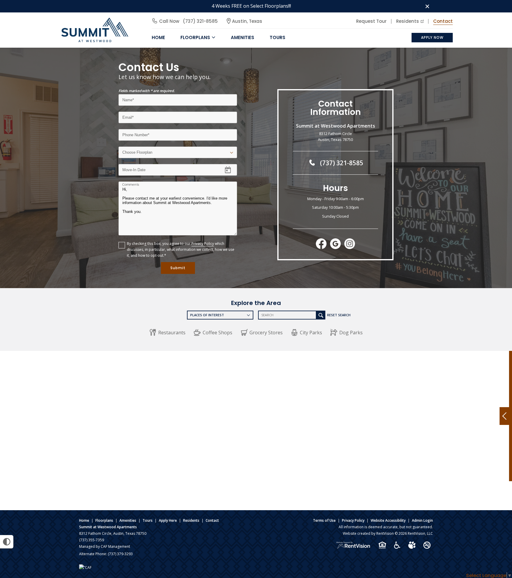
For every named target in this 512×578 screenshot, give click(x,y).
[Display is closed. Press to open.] (504, 416)
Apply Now (432, 37)
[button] (167, 332)
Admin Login (422, 520)
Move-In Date (133, 168)
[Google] (335, 244)
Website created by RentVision (368, 533)
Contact (443, 21)
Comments (131, 184)
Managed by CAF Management (104, 546)
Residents (407, 21)
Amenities (127, 520)
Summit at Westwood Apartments (108, 526)
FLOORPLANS (195, 37)
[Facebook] (321, 244)
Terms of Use (324, 520)
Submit (177, 267)
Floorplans (104, 520)
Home (84, 520)
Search (320, 315)
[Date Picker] (231, 169)
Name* (128, 98)
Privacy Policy (202, 243)
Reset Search (339, 315)
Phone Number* (136, 133)
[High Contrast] (6, 541)
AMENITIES (242, 37)
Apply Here (168, 520)
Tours (277, 37)
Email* (127, 115)
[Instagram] (349, 244)
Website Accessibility (388, 520)
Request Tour (371, 21)
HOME (158, 37)
